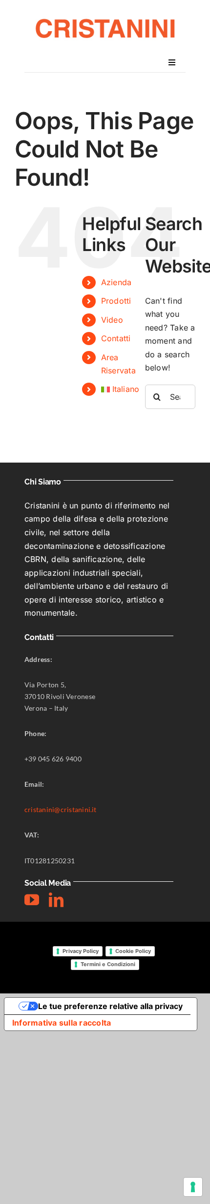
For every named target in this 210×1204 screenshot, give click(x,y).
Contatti (116, 338)
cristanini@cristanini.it (60, 809)
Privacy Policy (81, 951)
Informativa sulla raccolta (61, 1023)
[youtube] (31, 900)
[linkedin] (56, 900)
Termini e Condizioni (108, 964)
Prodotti (116, 301)
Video (112, 320)
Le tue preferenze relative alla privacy (110, 1006)
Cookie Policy (133, 951)
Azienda (116, 282)
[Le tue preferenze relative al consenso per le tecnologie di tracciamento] (193, 1187)
